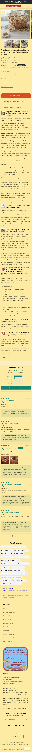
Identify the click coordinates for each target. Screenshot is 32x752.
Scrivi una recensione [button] (16, 388)
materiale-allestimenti (18, 567)
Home (3, 588)
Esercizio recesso (8, 627)
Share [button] (4, 357)
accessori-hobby (21, 547)
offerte (25, 573)
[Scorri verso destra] (30, 44)
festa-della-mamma (13, 560)
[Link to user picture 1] (5, 460)
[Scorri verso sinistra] (2, 44)
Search (5, 608)
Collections (11, 588)
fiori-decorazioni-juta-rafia (8, 563)
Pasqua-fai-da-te (6, 577)
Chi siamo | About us (9, 615)
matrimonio (21, 570)
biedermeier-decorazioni (21, 550)
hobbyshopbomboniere (15, 742)
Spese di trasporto (8, 634)
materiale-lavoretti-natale (8, 570)
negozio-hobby (16, 573)
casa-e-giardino (18, 553)
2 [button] (15, 536)
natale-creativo (5, 573)
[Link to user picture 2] (14, 460)
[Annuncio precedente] (3, 2)
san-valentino (17, 577)
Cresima (26, 557)
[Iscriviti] (27, 719)
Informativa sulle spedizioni (9, 749)
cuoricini (3, 560)
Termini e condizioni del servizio (17, 747)
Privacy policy (7, 619)
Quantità (3, 86)
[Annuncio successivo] (29, 2)
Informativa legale (21, 749)
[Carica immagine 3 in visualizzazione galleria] (24, 44)
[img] (5, 398)
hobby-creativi (5, 567)
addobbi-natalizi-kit (6, 550)
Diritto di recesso (8, 623)
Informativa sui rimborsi (12, 744)
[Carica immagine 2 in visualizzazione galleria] (16, 44)
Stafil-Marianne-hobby (7, 580)
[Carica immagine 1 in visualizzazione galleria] (7, 44)
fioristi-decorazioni (23, 563)
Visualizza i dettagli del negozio (12, 107)
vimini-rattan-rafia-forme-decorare (11, 583)
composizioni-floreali (7, 557)
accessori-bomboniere (7, 547)
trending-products (21, 580)
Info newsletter (7, 641)
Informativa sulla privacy (24, 744)
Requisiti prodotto (5, 79)
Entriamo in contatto (9, 612)
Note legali (6, 630)
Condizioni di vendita (9, 638)
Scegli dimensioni (5, 71)
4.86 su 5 (20, 371)
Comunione (18, 557)
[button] (3, 6)
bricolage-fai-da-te (6, 553)
